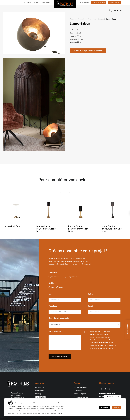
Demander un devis (99, 2)
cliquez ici (60, 413)
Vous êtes (53, 272)
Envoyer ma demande (59, 356)
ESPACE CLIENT (114, 2)
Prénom (91, 294)
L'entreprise (27, 2)
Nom (51, 294)
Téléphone (53, 306)
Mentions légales (80, 394)
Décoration (84, 2)
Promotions (39, 387)
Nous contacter (127, 329)
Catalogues (78, 390)
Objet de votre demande (59, 318)
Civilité (51, 283)
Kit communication (80, 387)
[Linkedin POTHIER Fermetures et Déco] (109, 388)
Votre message (55, 331)
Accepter (116, 407)
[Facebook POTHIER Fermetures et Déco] (105, 388)
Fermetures (45, 2)
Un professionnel (74, 277)
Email (90, 306)
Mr (52, 288)
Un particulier (56, 277)
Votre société (94, 272)
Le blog (35, 2)
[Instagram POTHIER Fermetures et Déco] (101, 388)
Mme (61, 288)
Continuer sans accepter (113, 396)
